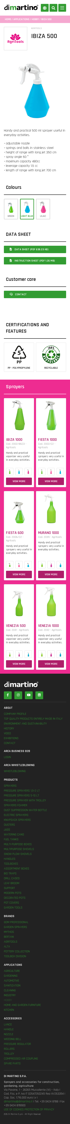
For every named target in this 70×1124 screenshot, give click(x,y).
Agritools (10, 942)
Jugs (7, 830)
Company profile (15, 714)
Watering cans (14, 834)
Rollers (9, 1049)
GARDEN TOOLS (13, 908)
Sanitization (12, 986)
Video (7, 733)
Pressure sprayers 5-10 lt (21, 796)
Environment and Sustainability (25, 724)
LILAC (43, 216)
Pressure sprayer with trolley (25, 800)
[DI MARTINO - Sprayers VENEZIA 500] (19, 601)
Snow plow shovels (18, 854)
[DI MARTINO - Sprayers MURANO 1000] (51, 507)
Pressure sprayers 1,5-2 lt (22, 791)
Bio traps (10, 873)
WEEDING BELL (12, 1039)
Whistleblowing (15, 771)
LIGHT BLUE (27, 216)
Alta (7, 947)
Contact (21, 294)
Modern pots (12, 893)
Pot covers (11, 903)
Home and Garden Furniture (22, 1005)
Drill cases (12, 878)
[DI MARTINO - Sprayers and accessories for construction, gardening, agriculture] (21, 7)
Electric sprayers (16, 815)
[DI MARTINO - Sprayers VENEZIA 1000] (51, 601)
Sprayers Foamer (15, 805)
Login (7, 757)
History (9, 728)
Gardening (11, 976)
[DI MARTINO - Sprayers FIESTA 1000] (51, 414)
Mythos (9, 932)
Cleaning (10, 990)
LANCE (8, 1024)
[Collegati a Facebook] (8, 695)
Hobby (35, 19)
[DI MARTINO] (35, 684)
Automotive (11, 981)
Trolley (9, 1054)
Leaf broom (11, 883)
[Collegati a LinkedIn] (39, 695)
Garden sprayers (15, 927)
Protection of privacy (39, 1109)
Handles (9, 859)
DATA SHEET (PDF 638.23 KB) (31, 249)
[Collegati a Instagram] (18, 695)
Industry (10, 995)
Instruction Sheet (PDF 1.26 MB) (34, 260)
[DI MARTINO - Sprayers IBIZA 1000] (19, 414)
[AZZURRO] (19, 471)
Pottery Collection (17, 951)
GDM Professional (16, 922)
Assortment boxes (16, 869)
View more (19, 481)
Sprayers (10, 786)
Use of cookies (14, 1109)
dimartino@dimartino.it (18, 1101)
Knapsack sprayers (17, 820)
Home (8, 19)
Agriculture (12, 971)
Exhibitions (11, 738)
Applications (21, 19)
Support (9, 888)
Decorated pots (14, 898)
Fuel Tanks (11, 839)
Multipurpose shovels (19, 849)
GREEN (11, 216)
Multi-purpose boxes (18, 844)
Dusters (9, 825)
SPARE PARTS (12, 1063)
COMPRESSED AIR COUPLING (21, 1059)
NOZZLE (8, 1034)
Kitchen (9, 1010)
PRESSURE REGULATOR (17, 1044)
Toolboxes (11, 864)
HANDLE (9, 1029)
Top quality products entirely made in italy (33, 719)
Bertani (9, 937)
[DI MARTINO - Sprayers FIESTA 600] (19, 507)
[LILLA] (28, 471)
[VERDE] (9, 471)
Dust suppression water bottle (25, 810)
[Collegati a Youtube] (29, 695)
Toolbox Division (15, 956)
